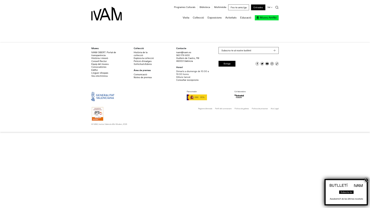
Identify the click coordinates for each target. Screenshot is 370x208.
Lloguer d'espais (99, 73)
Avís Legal (275, 109)
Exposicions (215, 17)
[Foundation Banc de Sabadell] (239, 96)
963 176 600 (183, 55)
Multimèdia (220, 7)
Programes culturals (184, 7)
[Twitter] (262, 63)
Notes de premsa (143, 77)
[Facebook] (257, 63)
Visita (186, 17)
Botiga (227, 63)
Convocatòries (98, 67)
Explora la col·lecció (144, 58)
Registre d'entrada (205, 109)
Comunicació (140, 74)
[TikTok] (277, 63)
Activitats (231, 17)
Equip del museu (100, 64)
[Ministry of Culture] (209, 97)
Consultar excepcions (187, 80)
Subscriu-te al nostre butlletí (236, 50)
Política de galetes (242, 109)
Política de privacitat (260, 109)
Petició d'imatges (143, 61)
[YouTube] (267, 63)
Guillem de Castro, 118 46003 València (187, 60)
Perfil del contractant (223, 109)
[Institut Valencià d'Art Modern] (101, 15)
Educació (245, 17)
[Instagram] (272, 63)
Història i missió (99, 58)
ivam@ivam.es (183, 52)
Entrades (258, 7)
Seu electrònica (99, 76)
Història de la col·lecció (140, 54)
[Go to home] (98, 96)
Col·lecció (198, 17)
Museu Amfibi (268, 17)
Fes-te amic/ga (239, 7)
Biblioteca (205, 7)
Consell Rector (99, 61)
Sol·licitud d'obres (143, 64)
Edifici (94, 70)
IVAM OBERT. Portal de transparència (103, 54)
